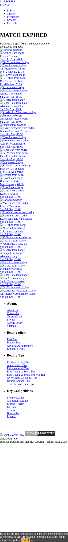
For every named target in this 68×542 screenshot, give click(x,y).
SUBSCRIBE (8, 1)
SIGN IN (5, 4)
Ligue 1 (11, 416)
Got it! (26, 540)
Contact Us (13, 313)
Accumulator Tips (17, 365)
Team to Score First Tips (20, 384)
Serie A (11, 410)
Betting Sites (14, 342)
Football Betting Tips (18, 362)
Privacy (11, 319)
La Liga (11, 406)
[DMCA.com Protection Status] (40, 435)
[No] (31, 540)
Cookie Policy (15, 322)
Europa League (15, 403)
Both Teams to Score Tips (21, 371)
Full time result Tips (18, 368)
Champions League (17, 400)
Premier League (15, 397)
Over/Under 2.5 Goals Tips (22, 377)
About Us (12, 310)
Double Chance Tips (18, 380)
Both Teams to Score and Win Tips (26, 374)
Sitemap (11, 325)
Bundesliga (13, 413)
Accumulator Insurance (20, 345)
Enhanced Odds (16, 348)
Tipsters (11, 13)
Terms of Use (14, 316)
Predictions (13, 16)
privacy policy (12, 540)
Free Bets (12, 339)
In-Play (11, 10)
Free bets (12, 23)
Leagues (11, 19)
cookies (11, 536)
